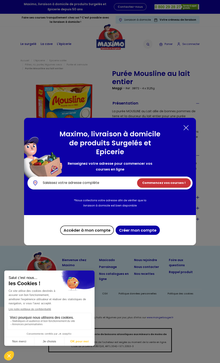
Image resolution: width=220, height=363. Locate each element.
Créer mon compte (137, 230)
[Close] (186, 127)
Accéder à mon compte (87, 230)
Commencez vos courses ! (164, 183)
